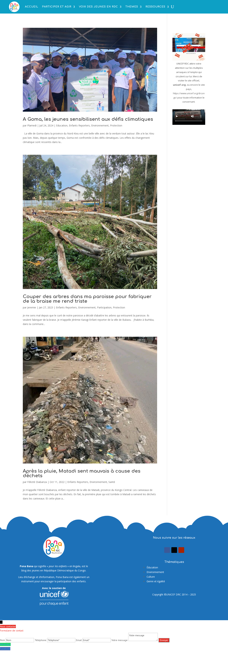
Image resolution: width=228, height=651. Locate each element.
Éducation (152, 567)
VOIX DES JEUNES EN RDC (98, 6)
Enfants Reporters (79, 125)
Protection (116, 125)
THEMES (131, 6)
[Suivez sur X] (174, 550)
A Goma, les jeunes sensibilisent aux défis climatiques (88, 119)
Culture (151, 576)
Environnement (100, 125)
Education (62, 125)
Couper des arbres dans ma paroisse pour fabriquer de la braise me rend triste (87, 299)
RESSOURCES (155, 6)
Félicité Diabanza (37, 482)
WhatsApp (5, 644)
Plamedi (32, 125)
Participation (104, 307)
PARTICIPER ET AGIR (56, 6)
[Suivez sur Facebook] (167, 550)
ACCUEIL (31, 6)
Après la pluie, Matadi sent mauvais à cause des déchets (81, 473)
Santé (111, 482)
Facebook (5, 648)
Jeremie (31, 307)
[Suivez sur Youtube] (181, 550)
